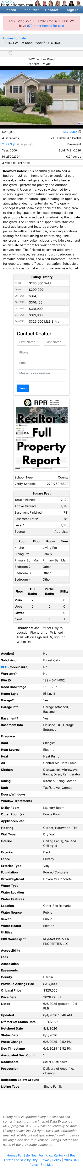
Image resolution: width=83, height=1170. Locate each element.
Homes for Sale (14, 38)
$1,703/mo (70, 132)
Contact (51, 10)
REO (4, 667)
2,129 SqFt (9, 144)
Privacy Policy (51, 1160)
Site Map (47, 1165)
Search (10, 10)
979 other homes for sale (45, 26)
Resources (31, 10)
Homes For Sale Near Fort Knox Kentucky (37, 1155)
